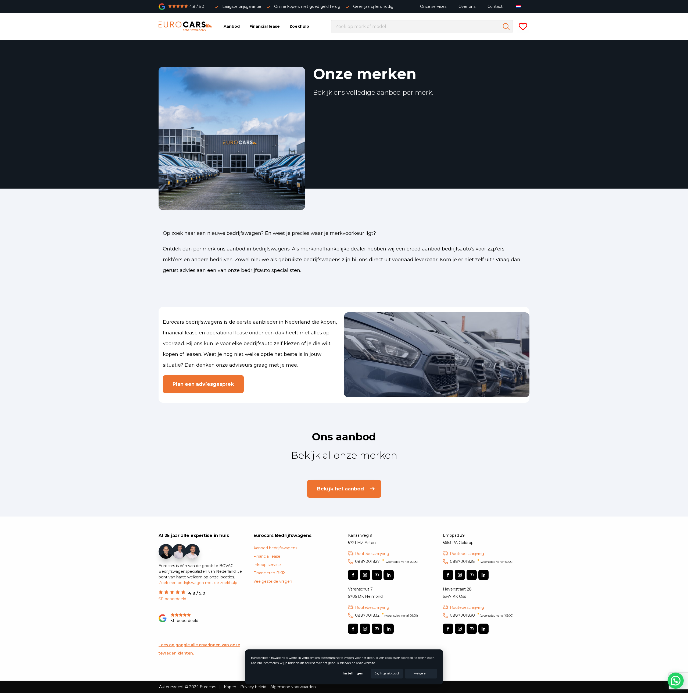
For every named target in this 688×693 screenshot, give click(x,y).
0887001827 (386, 561)
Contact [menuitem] (495, 6)
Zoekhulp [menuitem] (299, 26)
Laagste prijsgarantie (241, 6)
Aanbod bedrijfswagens (275, 548)
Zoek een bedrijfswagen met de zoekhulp (198, 582)
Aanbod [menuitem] (232, 26)
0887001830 (481, 615)
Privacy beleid (253, 687)
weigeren (421, 673)
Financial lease (266, 556)
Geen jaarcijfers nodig (373, 6)
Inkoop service (267, 564)
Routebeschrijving (372, 553)
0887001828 (481, 561)
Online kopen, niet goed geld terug (307, 6)
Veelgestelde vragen (272, 581)
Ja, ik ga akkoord (387, 673)
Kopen (230, 687)
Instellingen (353, 673)
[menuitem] (519, 6)
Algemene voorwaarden (293, 687)
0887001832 (386, 615)
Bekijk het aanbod (340, 489)
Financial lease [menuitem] (264, 26)
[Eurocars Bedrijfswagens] (185, 26)
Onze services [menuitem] (433, 6)
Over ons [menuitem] (466, 6)
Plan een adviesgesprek (203, 384)
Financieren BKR (269, 573)
